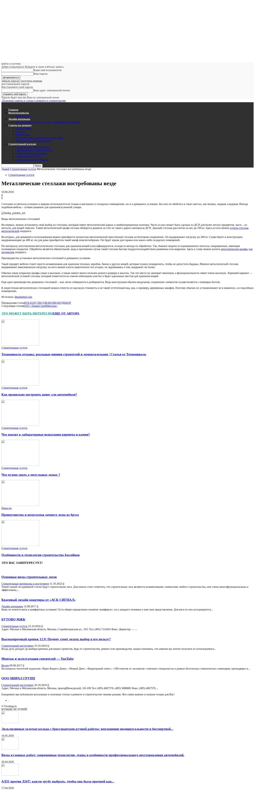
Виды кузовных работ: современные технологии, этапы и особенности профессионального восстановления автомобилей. (92, 755)
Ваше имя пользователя (47, 70)
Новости (6, 508)
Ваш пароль (40, 73)
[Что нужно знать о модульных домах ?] (20, 464)
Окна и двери (23, 128)
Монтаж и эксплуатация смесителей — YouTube (37, 659)
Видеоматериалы (18, 112)
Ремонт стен (22, 134)
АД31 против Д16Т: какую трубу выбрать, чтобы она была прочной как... (57, 781)
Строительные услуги (28, 156)
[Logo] (1, 103)
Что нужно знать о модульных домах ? (30, 475)
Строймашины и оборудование (33, 150)
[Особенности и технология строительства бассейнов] (20, 545)
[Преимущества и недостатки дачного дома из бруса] (20, 505)
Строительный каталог (22, 144)
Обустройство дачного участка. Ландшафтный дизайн (47, 122)
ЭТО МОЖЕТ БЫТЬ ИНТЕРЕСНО (27, 313)
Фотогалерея (22, 115)
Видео (5, 665)
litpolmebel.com (23, 296)
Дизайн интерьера (19, 119)
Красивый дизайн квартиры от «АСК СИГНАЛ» (38, 600)
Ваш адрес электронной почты (51, 90)
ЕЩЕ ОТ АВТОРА (66, 313)
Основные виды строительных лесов (29, 577)
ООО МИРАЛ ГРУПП (18, 678)
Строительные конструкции (32, 159)
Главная (13, 109)
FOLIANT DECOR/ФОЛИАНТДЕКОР (48, 302)
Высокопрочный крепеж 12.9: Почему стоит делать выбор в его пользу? (56, 639)
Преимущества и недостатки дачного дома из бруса (40, 515)
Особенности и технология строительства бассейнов (40, 555)
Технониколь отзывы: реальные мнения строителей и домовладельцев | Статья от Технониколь (73, 354)
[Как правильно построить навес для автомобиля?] (20, 384)
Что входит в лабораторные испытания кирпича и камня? (45, 434)
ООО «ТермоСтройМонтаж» (40, 305)
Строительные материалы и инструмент (39, 137)
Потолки (20, 131)
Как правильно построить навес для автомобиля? (39, 394)
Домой (5, 169)
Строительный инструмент (31, 153)
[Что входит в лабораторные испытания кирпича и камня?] (20, 424)
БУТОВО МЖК (13, 619)
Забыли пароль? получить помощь (21, 80)
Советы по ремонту (20, 125)
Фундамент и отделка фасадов (33, 140)
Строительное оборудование (32, 147)
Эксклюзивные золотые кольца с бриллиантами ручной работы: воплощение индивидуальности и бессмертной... (87, 729)
